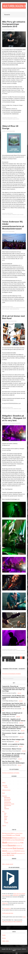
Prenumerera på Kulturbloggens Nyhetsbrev (11, 673)
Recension (4, 796)
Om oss (4, 938)
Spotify (17, 118)
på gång (21, 214)
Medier (22, 839)
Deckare (20, 833)
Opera (5, 817)
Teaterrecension (20, 853)
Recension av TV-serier (9, 803)
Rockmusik (4, 848)
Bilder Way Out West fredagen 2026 (13, 739)
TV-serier (6, 822)
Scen (3, 811)
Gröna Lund (10, 408)
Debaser (10, 214)
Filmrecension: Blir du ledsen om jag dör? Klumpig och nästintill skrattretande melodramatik (13, 755)
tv (23, 853)
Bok (3, 833)
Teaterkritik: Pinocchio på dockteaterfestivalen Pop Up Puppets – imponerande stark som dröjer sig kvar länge (13, 688)
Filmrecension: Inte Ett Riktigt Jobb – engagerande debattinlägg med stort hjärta (13, 697)
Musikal (5, 816)
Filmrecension (7, 800)
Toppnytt (15, 117)
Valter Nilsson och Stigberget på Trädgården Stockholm (12, 713)
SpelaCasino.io (16, 895)
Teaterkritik (6, 808)
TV (4, 821)
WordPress (24, 949)
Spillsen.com (5, 903)
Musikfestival (10, 842)
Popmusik (7, 308)
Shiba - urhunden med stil (7, 864)
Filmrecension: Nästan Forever (11, 749)
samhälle (10, 848)
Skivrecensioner (7, 805)
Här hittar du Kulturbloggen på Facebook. (10, 772)
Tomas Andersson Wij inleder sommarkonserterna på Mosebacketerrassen (13, 225)
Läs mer (19, 693)
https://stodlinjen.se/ (18, 921)
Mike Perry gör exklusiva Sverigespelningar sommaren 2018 (13, 24)
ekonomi (13, 835)
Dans (5, 813)
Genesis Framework (17, 949)
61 (7, 660)
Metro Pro (10, 949)
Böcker (12, 833)
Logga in (14, 950)
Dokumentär (4, 835)
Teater (5, 819)
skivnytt (4, 851)
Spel (5, 807)
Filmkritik (17, 835)
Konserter (10, 118)
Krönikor (6, 787)
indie (9, 307)
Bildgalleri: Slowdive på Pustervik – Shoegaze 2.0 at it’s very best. (14, 418)
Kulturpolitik (4, 785)
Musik (11, 117)
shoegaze (23, 650)
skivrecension (9, 850)
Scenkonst (20, 848)
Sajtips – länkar (5, 941)
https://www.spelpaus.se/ (7, 921)
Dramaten (9, 835)
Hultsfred (19, 837)
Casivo (24, 916)
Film (5, 814)
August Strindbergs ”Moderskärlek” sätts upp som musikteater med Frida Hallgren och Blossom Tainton (13, 726)
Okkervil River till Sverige (10, 127)
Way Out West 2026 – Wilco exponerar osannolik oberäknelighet (13, 762)
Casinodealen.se (7, 908)
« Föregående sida (7, 658)
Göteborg (15, 838)
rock (21, 845)
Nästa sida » (12, 660)
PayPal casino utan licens (7, 913)
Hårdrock (23, 838)
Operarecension (7, 802)
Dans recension (7, 799)
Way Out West (10, 855)
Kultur (13, 839)
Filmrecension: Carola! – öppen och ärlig (13, 734)
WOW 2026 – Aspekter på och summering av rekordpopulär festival (13, 720)
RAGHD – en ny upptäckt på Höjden (13, 744)
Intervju (3, 782)
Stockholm (17, 851)
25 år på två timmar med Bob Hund (13, 317)
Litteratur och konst (6, 790)
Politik (21, 842)
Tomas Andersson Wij (14, 308)
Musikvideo (16, 842)
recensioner (18, 845)
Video (5, 855)
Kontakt (3, 935)
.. (2, 779)
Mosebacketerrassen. (20, 307)
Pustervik (18, 650)
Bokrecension (7, 797)
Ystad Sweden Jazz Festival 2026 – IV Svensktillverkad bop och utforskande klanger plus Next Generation (14, 704)
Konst (11, 839)
